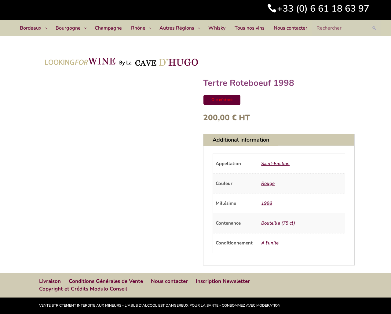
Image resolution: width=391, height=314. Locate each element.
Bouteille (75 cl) (278, 223)
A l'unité (270, 243)
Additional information (241, 139)
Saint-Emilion (275, 164)
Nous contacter (169, 281)
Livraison (50, 281)
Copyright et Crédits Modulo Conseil (83, 288)
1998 (266, 203)
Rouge (268, 183)
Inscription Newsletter (223, 281)
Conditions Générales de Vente (106, 281)
